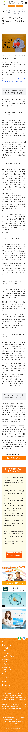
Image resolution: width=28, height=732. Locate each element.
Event (5, 677)
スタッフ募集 (7, 655)
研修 (5, 671)
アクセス (6, 681)
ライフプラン (7, 669)
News (5, 679)
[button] (14, 29)
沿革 (5, 650)
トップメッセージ (8, 652)
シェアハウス (7, 664)
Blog (5, 676)
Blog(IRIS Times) (9, 11)
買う (5, 663)
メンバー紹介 (7, 653)
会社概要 (6, 649)
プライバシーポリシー (10, 656)
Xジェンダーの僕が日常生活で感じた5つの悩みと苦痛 (19, 11)
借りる (5, 661)
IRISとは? (6, 647)
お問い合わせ (7, 685)
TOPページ (7, 641)
